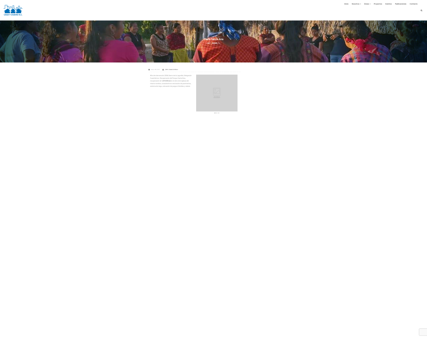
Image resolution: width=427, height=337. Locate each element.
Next (241, 92)
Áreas (366, 4)
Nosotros (356, 4)
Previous (193, 92)
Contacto (414, 4)
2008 (166, 69)
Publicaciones (400, 4)
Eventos (388, 4)
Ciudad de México (173, 69)
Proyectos (378, 4)
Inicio (346, 4)
